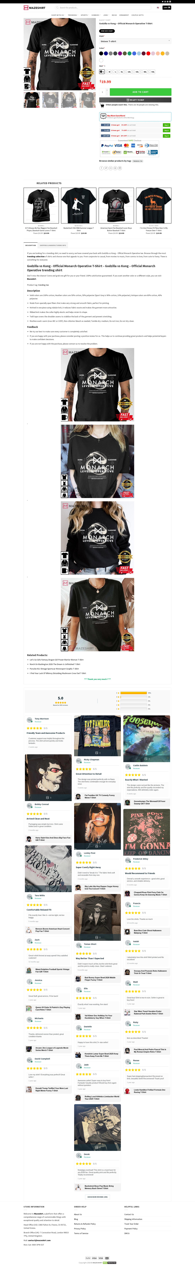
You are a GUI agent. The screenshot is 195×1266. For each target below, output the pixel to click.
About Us (78, 1214)
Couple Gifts (137, 15)
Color (102, 48)
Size (101, 66)
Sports (84, 15)
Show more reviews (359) (97, 1197)
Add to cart (141, 92)
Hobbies (95, 15)
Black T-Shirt (105, 20)
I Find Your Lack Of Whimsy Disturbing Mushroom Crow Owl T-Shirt (58, 673)
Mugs (114, 15)
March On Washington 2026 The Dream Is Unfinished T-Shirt (55, 664)
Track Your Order (131, 1224)
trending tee (137, 161)
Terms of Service (81, 1233)
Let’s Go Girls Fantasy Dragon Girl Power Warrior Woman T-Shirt (57, 659)
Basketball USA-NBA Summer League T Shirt (79, 229)
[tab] (31, 245)
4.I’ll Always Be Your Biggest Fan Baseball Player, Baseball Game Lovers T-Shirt (41, 229)
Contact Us (129, 1214)
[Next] (91, 54)
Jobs (105, 15)
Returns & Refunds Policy (85, 1224)
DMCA (126, 1233)
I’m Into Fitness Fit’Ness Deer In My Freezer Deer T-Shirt (154, 229)
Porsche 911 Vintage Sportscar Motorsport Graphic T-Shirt (54, 668)
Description (30, 245)
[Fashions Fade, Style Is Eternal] (35, 7)
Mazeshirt (31, 279)
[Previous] (28, 54)
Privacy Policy (80, 1228)
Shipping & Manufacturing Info (53, 245)
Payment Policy (130, 1228)
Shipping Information (133, 1219)
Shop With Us (57, 15)
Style (101, 36)
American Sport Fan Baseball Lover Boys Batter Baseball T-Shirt (116, 229)
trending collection (36, 256)
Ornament (124, 15)
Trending (72, 15)
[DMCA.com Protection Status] (109, 1262)
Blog (76, 1219)
